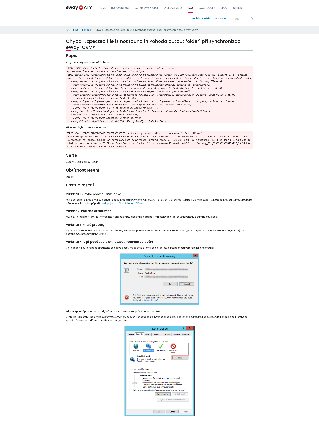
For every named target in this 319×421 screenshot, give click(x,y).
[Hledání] (251, 19)
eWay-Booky (207, 8)
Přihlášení (220, 18)
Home (102, 8)
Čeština (207, 18)
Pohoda (86, 30)
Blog (224, 8)
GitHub (237, 8)
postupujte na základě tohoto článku (122, 203)
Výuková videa (172, 8)
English (196, 18)
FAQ (190, 8)
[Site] (79, 7)
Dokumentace (120, 8)
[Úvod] (67, 30)
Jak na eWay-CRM (146, 8)
